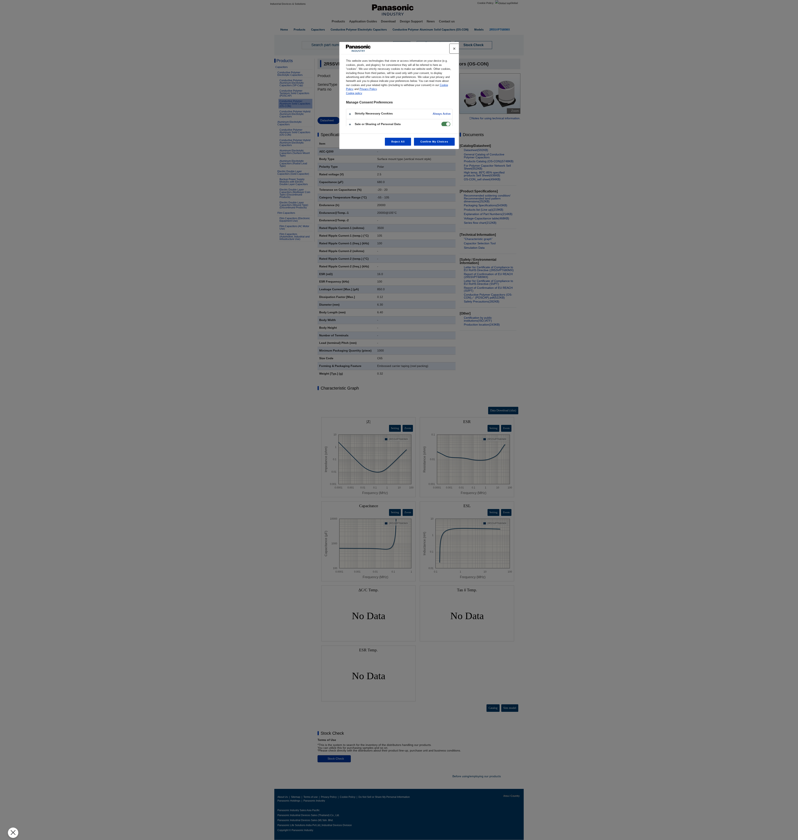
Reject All (398, 141)
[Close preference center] (454, 48)
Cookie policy (354, 93)
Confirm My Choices (434, 141)
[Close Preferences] (13, 833)
